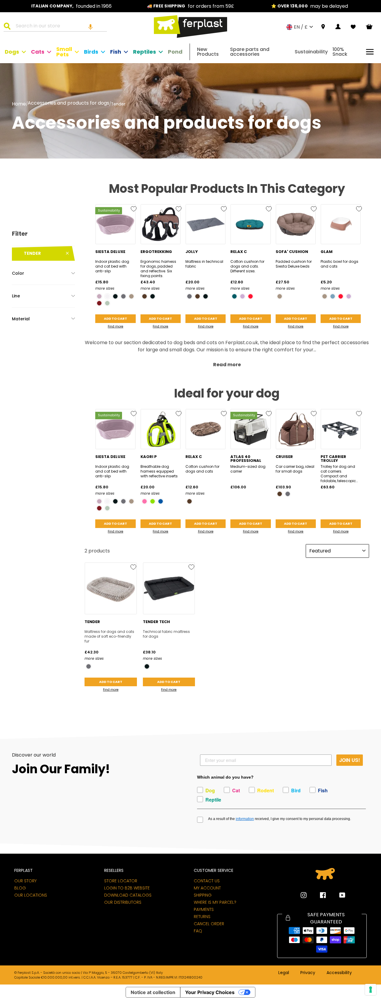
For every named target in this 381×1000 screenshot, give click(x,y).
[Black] (115, 296)
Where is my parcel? (215, 902)
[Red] (250, 296)
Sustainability (311, 51)
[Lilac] (242, 296)
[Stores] (323, 27)
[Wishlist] (353, 27)
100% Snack (339, 52)
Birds (91, 51)
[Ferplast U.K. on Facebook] (318, 895)
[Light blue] (332, 296)
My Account (207, 888)
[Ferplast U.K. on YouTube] (337, 895)
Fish (115, 51)
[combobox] (59, 26)
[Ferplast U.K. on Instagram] (304, 895)
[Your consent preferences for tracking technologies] (370, 989)
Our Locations (30, 895)
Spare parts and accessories (249, 52)
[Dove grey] (131, 296)
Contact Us (207, 881)
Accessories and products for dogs (68, 103)
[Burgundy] (99, 303)
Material (21, 319)
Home (19, 103)
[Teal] (234, 296)
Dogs (12, 51)
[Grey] (123, 296)
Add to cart (115, 318)
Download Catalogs (128, 895)
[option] (71, 6)
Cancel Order (209, 924)
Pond (175, 51)
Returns (202, 916)
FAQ (198, 931)
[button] (90, 26)
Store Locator (120, 881)
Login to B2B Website (127, 888)
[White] (107, 296)
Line (16, 296)
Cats (37, 51)
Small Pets (64, 51)
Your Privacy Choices (210, 992)
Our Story (25, 881)
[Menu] (370, 51)
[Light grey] (107, 303)
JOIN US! (349, 760)
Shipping (203, 895)
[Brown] (144, 296)
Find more (115, 326)
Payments (204, 909)
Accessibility (339, 973)
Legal (283, 973)
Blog (20, 888)
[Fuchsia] (144, 501)
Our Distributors (122, 902)
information (245, 819)
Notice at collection (153, 992)
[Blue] (160, 501)
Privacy (307, 973)
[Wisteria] (99, 296)
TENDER (32, 253)
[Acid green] (152, 501)
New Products (208, 52)
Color (18, 273)
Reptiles (144, 51)
